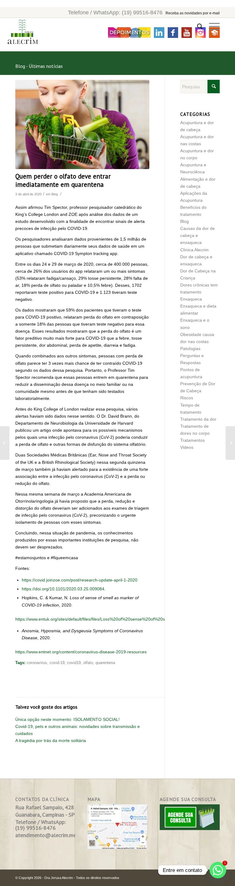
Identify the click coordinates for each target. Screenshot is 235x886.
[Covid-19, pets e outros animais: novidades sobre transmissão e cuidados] (230, 443)
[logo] (19, 35)
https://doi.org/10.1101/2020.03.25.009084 (63, 588)
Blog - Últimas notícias (39, 66)
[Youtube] (186, 32)
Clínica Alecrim (194, 249)
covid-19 (57, 663)
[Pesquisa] (197, 26)
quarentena (105, 663)
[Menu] (211, 26)
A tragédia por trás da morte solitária (50, 740)
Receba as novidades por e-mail (193, 13)
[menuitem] (197, 26)
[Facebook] (173, 32)
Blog (54, 194)
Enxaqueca (191, 299)
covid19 (74, 663)
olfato (88, 663)
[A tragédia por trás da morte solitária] (4, 443)
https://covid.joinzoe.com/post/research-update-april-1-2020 (79, 580)
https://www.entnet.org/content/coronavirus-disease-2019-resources (81, 651)
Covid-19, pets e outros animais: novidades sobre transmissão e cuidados (77, 730)
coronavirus (37, 663)
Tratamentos (192, 440)
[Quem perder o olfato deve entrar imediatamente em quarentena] (82, 124)
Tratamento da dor (198, 419)
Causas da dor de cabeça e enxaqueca (197, 235)
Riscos (186, 397)
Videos (186, 447)
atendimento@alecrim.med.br (50, 835)
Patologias (190, 348)
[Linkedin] (159, 32)
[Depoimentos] (129, 32)
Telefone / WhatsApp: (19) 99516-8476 (115, 12)
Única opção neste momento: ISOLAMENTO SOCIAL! (67, 719)
